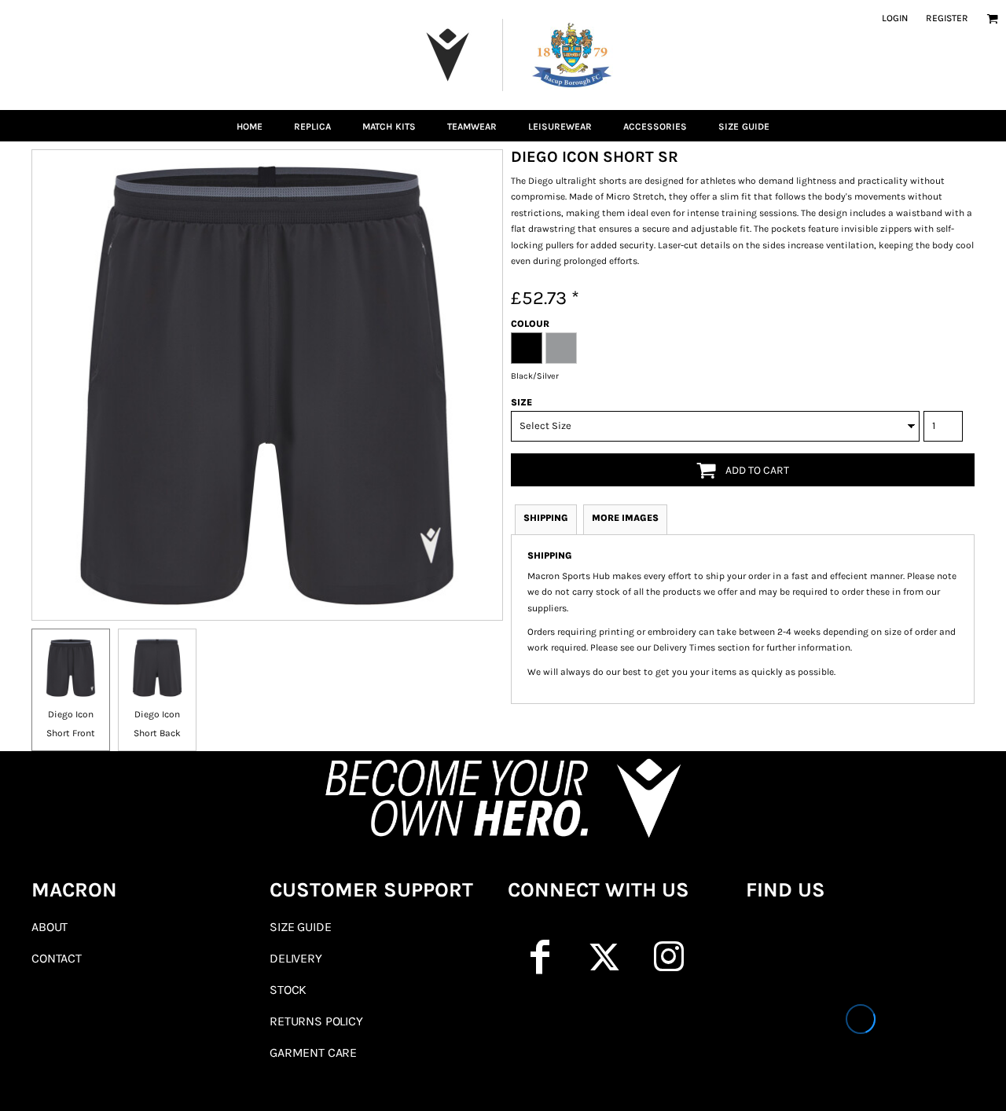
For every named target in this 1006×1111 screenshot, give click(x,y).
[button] (992, 18)
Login (895, 18)
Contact (56, 958)
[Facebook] (540, 957)
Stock (288, 989)
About (49, 926)
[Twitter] (604, 957)
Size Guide (300, 926)
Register (947, 18)
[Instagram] (669, 957)
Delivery (296, 958)
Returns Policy (316, 1021)
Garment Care (313, 1052)
